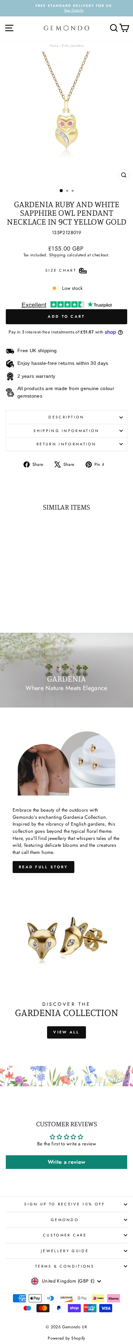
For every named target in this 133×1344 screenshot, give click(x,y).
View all (66, 1032)
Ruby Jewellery (73, 45)
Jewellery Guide (65, 1251)
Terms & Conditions (64, 1266)
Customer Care (65, 1235)
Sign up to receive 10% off (64, 1204)
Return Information (66, 444)
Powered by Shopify (66, 1338)
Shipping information (66, 430)
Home (53, 45)
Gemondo (65, 1220)
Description (66, 417)
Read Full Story (43, 867)
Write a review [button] (67, 1162)
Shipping (57, 255)
